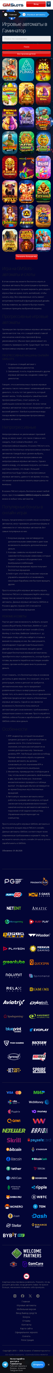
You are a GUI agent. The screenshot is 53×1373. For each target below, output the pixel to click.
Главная (13, 14)
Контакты (26, 1324)
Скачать (26, 1336)
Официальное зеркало (26, 1332)
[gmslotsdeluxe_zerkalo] (38, 1296)
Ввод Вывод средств (26, 1313)
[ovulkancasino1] (15, 1296)
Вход (36, 4)
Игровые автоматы (36, 14)
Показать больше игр (26, 256)
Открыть (38, 1364)
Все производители (26, 53)
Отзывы (26, 1320)
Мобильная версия (26, 1309)
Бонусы (26, 1316)
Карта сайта (26, 1328)
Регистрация (27, 1340)
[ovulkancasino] (22, 1296)
